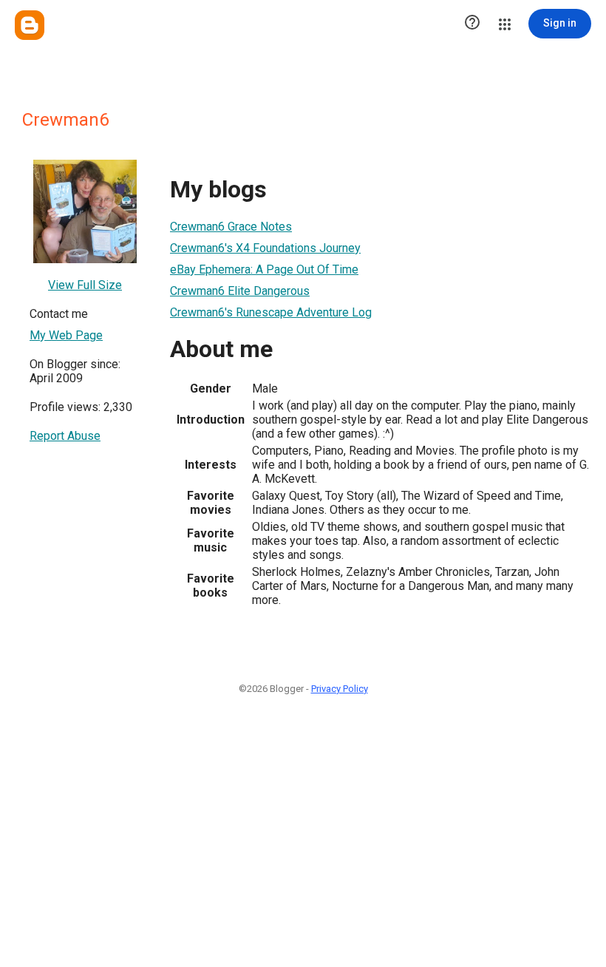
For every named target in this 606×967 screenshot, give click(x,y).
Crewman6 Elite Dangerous (240, 291)
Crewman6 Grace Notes (231, 227)
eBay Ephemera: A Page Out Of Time (264, 269)
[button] (472, 23)
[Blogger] (29, 25)
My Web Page (66, 335)
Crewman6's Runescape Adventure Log (271, 312)
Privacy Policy (339, 688)
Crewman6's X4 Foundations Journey (265, 248)
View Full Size (85, 285)
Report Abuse (65, 436)
